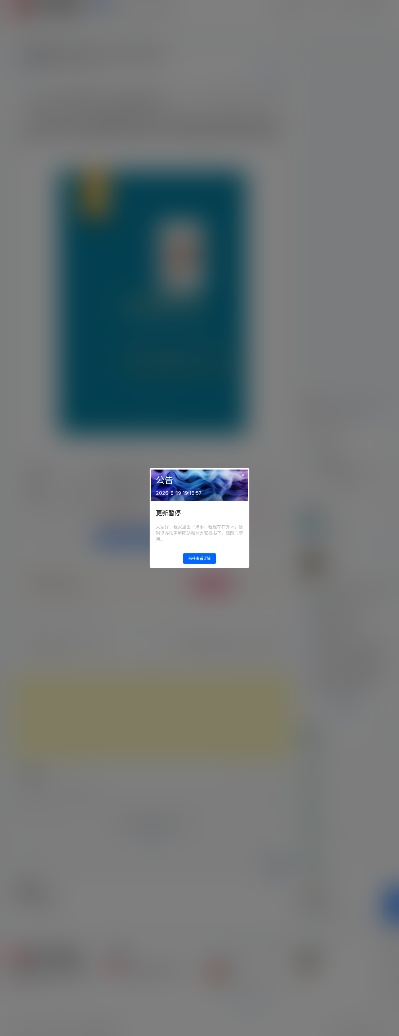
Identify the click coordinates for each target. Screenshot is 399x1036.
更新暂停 (168, 513)
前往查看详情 (199, 558)
